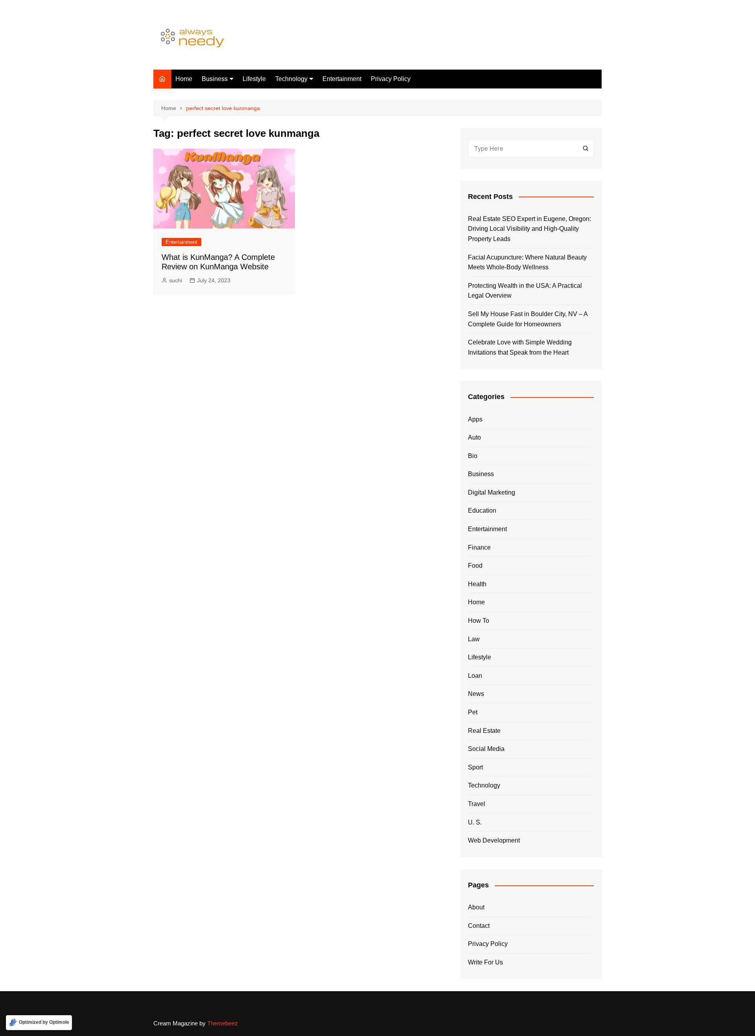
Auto (474, 437)
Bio (472, 456)
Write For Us (485, 962)
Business (215, 78)
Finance (479, 547)
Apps (475, 419)
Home (183, 78)
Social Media (486, 748)
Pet (472, 712)
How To (478, 620)
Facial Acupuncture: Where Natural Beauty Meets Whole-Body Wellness (527, 262)
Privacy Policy (391, 78)
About (476, 907)
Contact (479, 925)
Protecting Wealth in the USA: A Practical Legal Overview (525, 290)
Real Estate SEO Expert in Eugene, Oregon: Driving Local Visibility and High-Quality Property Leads (529, 228)
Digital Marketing (491, 492)
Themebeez (222, 1023)
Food (475, 565)
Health (477, 584)
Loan (475, 675)
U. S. (475, 822)
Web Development (494, 840)
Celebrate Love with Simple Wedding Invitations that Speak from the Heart (520, 347)
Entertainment (341, 78)
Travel (476, 803)
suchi (175, 280)
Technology (291, 78)
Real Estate (484, 730)
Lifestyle (254, 78)
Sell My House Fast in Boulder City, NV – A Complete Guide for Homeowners (527, 319)
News (476, 693)
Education (482, 510)
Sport (475, 767)
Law (474, 639)
